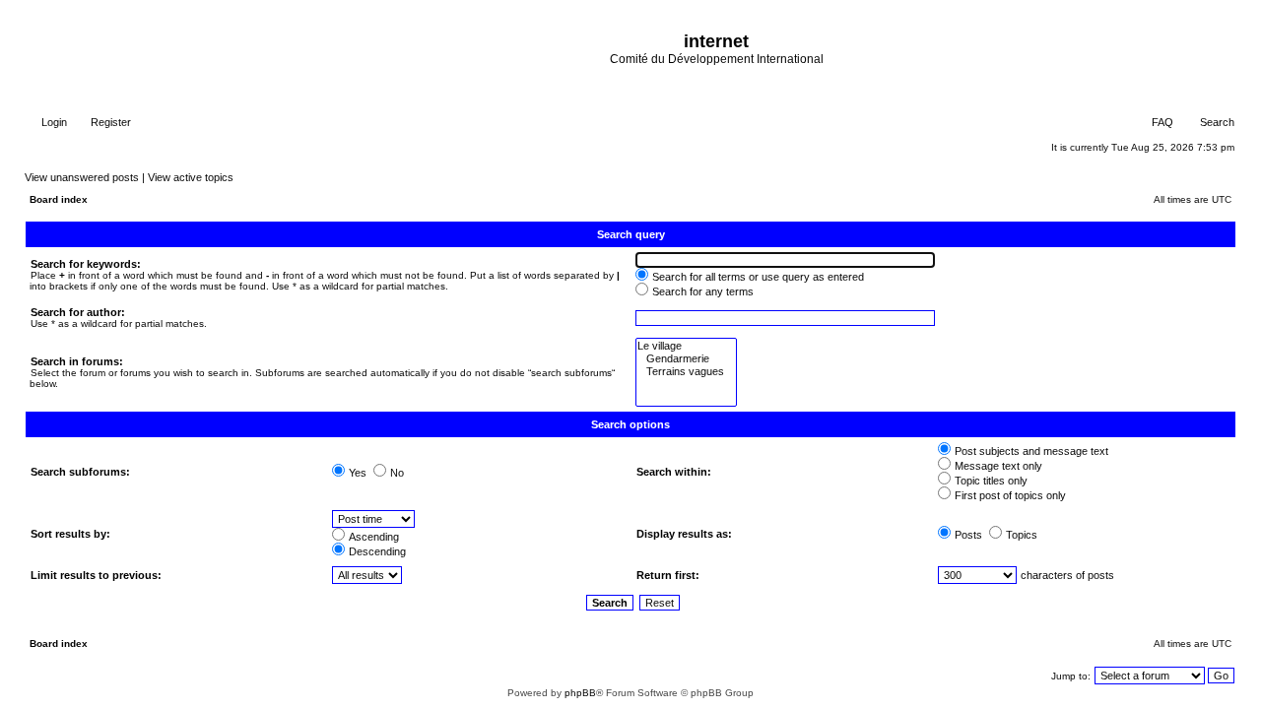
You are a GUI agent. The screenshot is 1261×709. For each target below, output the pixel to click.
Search (1215, 122)
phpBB (580, 692)
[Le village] (686, 346)
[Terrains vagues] (686, 371)
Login (52, 122)
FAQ (1161, 122)
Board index (59, 199)
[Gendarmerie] (686, 359)
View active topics (190, 177)
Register (109, 122)
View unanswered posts (82, 177)
